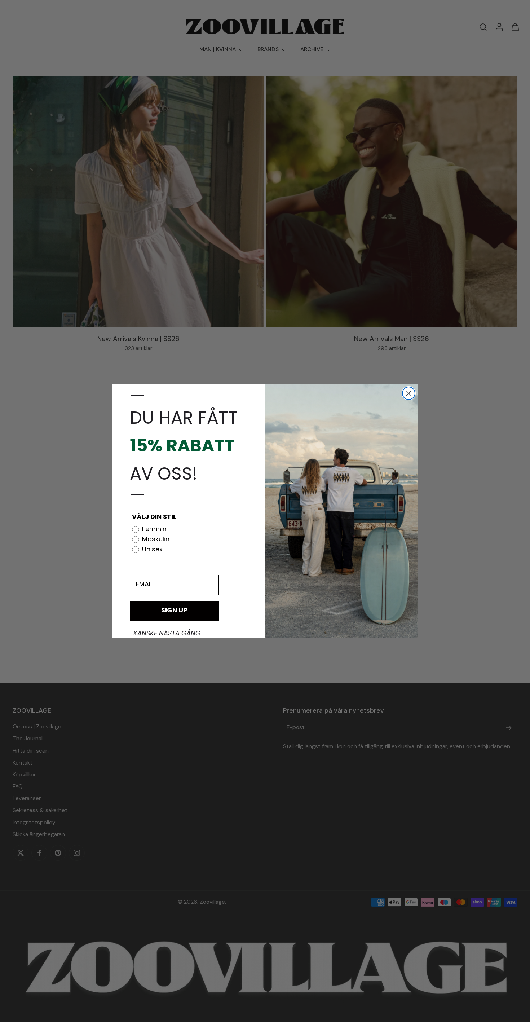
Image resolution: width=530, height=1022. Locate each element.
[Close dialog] (408, 393)
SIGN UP (174, 611)
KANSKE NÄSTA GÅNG (166, 634)
